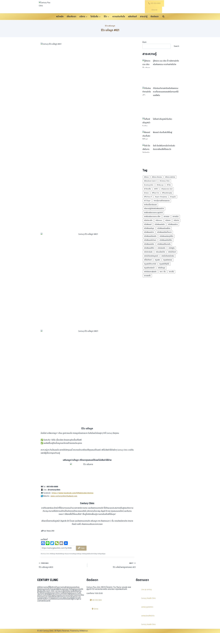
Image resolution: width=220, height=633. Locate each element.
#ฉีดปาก (176, 220)
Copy (82, 548)
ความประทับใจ (118, 16)
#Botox (146, 177)
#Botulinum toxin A (150, 181)
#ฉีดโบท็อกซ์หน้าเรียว (167, 256)
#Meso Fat (155, 193)
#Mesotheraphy (167, 193)
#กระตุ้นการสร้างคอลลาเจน (162, 200)
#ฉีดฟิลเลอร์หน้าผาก (150, 240)
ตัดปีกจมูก (52, 554)
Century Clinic (45, 554)
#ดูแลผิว (157, 260)
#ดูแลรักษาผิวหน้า (149, 268)
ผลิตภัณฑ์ (132, 16)
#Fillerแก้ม (147, 189)
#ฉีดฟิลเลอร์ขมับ (160, 224)
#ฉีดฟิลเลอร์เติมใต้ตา (166, 240)
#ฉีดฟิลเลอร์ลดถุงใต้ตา (166, 236)
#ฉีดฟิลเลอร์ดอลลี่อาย (163, 228)
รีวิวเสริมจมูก (110, 25)
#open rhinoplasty (161, 197)
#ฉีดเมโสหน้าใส (160, 252)
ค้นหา (144, 42)
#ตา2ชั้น (171, 271)
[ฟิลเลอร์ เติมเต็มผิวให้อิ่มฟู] (146, 135)
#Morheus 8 (148, 197)
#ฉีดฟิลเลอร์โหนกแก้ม (164, 244)
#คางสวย (166, 216)
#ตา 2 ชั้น (163, 271)
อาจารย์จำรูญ (72, 554)
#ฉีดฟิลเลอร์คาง (173, 224)
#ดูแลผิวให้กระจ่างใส (150, 264)
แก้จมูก (95, 554)
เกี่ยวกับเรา (71, 16)
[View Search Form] (163, 16)
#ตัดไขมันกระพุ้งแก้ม (150, 271)
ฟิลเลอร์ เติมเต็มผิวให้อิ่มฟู (162, 132)
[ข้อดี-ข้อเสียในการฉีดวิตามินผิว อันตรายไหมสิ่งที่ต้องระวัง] (146, 148)
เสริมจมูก (79, 554)
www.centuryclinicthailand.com (64, 496)
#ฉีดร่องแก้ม (161, 248)
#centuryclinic (148, 185)
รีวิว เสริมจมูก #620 (46, 565)
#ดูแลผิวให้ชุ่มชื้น (164, 264)
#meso (146, 193)
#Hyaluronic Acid (166, 189)
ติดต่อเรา (155, 16)
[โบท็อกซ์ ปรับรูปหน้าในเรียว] (146, 121)
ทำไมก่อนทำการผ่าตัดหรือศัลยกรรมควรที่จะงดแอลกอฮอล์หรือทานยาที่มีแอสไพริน (166, 92)
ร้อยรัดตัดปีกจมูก (60, 554)
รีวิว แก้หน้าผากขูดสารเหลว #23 (124, 565)
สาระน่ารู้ (143, 16)
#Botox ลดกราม (170, 177)
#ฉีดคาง (167, 220)
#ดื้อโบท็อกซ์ (148, 260)
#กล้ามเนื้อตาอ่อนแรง (150, 204)
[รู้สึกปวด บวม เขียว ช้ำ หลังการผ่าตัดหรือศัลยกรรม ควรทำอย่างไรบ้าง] (146, 63)
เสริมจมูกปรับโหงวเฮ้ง (87, 554)
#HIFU (156, 189)
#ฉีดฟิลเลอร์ (147, 224)
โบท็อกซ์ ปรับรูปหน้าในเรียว (162, 119)
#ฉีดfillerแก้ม (148, 220)
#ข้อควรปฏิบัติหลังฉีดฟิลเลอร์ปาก (154, 208)
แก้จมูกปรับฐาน (101, 554)
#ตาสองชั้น (147, 275)
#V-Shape (147, 200)
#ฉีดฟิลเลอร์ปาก (149, 232)
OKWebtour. (83, 630)
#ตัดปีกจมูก (161, 268)
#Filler (169, 185)
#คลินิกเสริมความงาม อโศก (152, 216)
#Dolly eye (160, 185)
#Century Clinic (165, 181)
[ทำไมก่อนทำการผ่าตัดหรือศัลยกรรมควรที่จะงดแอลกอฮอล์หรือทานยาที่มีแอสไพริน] (146, 91)
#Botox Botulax (157, 177)
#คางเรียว (176, 216)
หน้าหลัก (59, 16)
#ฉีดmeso (159, 220)
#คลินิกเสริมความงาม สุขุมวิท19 (153, 212)
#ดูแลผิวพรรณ (167, 260)
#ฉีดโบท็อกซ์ (172, 252)
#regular (173, 197)
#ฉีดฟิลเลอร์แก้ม (149, 244)
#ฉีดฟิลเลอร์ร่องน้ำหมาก (164, 232)
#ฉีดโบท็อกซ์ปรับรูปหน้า (151, 256)
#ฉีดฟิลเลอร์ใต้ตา (149, 248)
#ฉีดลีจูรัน (172, 248)
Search (176, 46)
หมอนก (67, 554)
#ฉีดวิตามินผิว (148, 252)
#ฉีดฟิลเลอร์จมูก (149, 228)
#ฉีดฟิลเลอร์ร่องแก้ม (150, 236)
